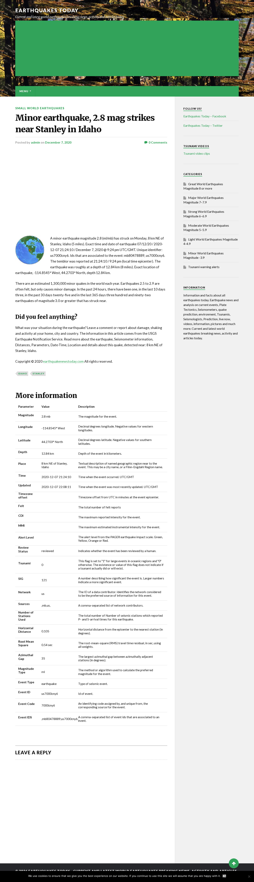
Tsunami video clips (196, 153)
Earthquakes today (47, 10)
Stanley (38, 373)
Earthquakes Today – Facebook (204, 116)
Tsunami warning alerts (203, 267)
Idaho (22, 373)
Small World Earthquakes (39, 108)
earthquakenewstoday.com (63, 361)
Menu (23, 91)
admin (35, 142)
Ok (224, 876)
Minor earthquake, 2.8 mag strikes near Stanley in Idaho (85, 123)
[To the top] (234, 863)
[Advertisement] (127, 48)
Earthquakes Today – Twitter (203, 125)
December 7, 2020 (58, 142)
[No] (249, 876)
